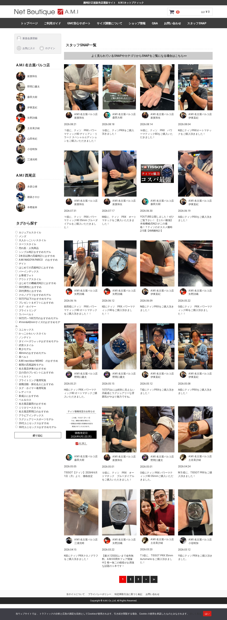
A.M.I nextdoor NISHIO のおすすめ (38, 360)
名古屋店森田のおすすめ (32, 403)
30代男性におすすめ (30, 287)
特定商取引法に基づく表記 (128, 594)
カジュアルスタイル (30, 232)
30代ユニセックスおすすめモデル (37, 427)
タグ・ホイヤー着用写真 (32, 388)
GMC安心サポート (79, 23)
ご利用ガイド (52, 23)
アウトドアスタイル (30, 279)
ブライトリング (27, 310)
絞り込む (38, 435)
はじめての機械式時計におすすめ (37, 283)
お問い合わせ (172, 23)
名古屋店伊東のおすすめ (32, 368)
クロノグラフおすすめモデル (35, 294)
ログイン (50, 48)
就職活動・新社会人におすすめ (36, 384)
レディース (25, 392)
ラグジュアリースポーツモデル (36, 419)
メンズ (22, 236)
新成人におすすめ (29, 395)
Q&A (155, 23)
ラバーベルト (26, 314)
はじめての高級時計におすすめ (36, 267)
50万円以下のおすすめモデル (35, 298)
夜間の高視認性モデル (31, 364)
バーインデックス (29, 271)
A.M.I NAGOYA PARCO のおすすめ (38, 259)
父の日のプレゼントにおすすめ (36, 372)
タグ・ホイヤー (27, 306)
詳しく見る (195, 613)
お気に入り (29, 48)
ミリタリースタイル (30, 407)
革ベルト (24, 356)
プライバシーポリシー (99, 594)
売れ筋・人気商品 (29, 248)
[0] (171, 12)
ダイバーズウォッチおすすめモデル (39, 341)
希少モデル (25, 349)
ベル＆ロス (25, 399)
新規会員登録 (30, 38)
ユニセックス (26, 329)
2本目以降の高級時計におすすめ (37, 255)
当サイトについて (75, 594)
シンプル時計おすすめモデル (35, 252)
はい (207, 613)
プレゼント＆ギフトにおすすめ (36, 302)
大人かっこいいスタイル (32, 240)
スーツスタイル (27, 244)
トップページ (29, 23)
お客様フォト (26, 275)
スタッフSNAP (196, 23)
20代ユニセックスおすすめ (34, 423)
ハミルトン (25, 376)
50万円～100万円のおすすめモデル (38, 318)
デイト (22, 263)
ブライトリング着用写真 (32, 380)
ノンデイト (25, 337)
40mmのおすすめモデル (32, 353)
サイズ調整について (109, 23)
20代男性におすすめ (30, 291)
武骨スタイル (26, 345)
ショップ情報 (137, 23)
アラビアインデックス (31, 415)
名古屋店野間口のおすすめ (34, 411)
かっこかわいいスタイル (32, 333)
